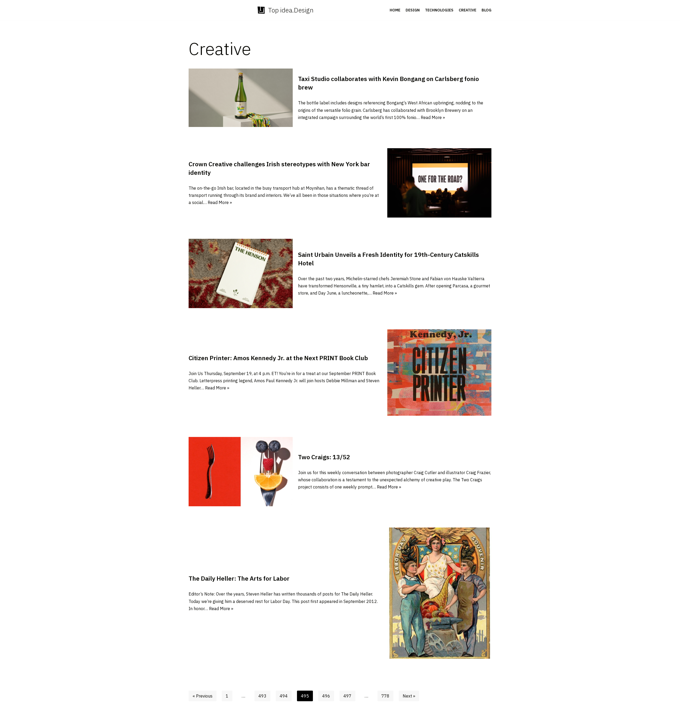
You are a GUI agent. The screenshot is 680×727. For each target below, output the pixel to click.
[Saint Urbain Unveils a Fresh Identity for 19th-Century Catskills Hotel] (241, 273)
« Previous (202, 696)
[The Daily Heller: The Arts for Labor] (439, 593)
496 (326, 696)
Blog (486, 10)
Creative (467, 10)
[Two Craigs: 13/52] (241, 471)
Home (395, 10)
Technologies (439, 10)
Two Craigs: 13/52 (324, 457)
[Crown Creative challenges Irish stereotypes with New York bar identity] (439, 183)
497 (347, 696)
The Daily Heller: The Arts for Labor (239, 578)
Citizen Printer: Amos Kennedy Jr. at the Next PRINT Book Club (278, 358)
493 (262, 696)
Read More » (433, 117)
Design (413, 10)
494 (284, 696)
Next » (409, 696)
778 (385, 696)
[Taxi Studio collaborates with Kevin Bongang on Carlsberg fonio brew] (241, 98)
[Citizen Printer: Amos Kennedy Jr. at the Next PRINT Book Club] (439, 372)
